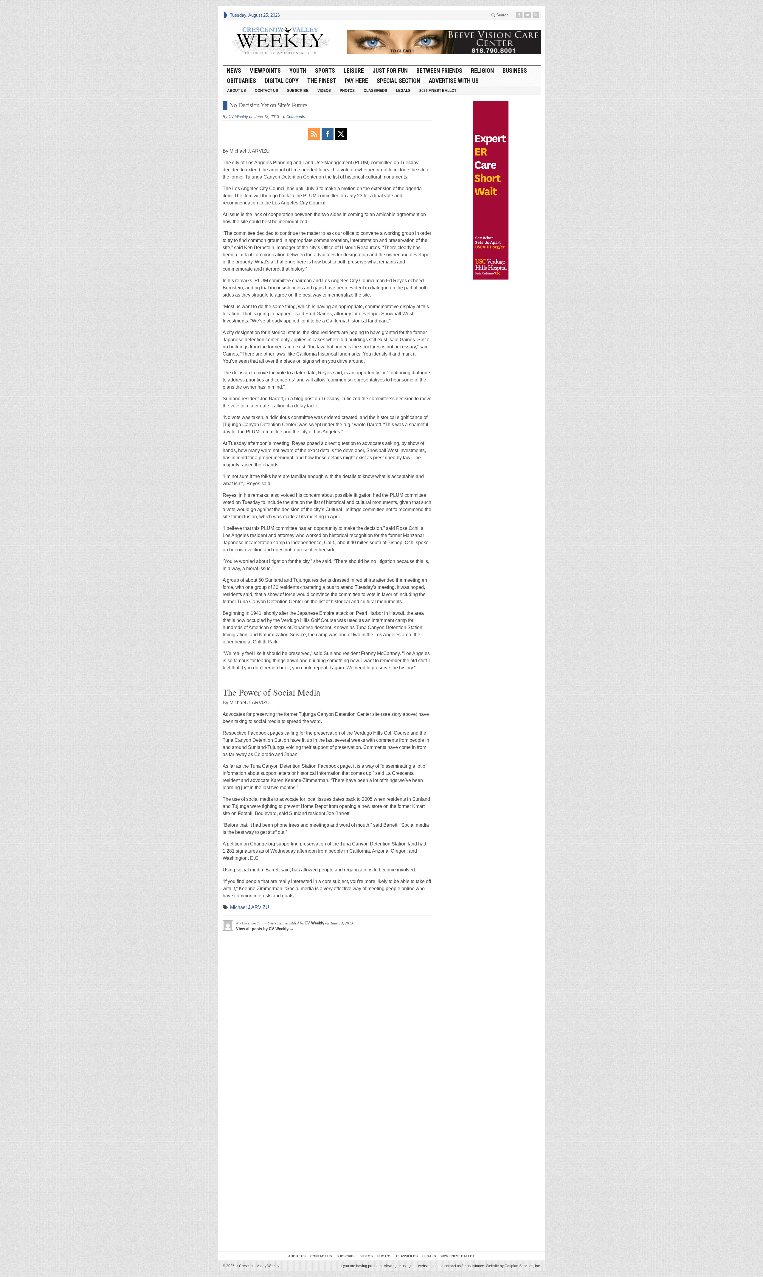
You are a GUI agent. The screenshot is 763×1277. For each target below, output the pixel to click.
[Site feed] (536, 15)
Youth (297, 70)
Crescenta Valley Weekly (257, 1266)
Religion (482, 70)
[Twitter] (528, 15)
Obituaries (241, 80)
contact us (452, 1266)
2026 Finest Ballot (437, 91)
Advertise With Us (454, 80)
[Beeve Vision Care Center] (444, 42)
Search (501, 15)
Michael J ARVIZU (249, 907)
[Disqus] (327, 1015)
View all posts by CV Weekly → (265, 929)
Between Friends (439, 70)
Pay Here (356, 80)
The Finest (321, 80)
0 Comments (294, 116)
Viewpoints (265, 70)
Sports (325, 70)
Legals (403, 91)
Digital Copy (282, 80)
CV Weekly (238, 116)
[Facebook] (520, 15)
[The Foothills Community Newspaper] (281, 40)
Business (515, 70)
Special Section (398, 80)
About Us (236, 91)
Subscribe (297, 91)
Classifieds (375, 91)
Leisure (354, 70)
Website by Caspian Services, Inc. (513, 1266)
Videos (324, 91)
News (234, 70)
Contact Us (266, 91)
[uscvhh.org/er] (490, 190)
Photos (347, 91)
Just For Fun (390, 70)
